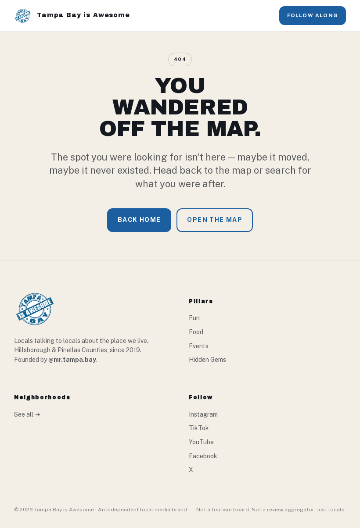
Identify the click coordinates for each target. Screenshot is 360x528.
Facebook (203, 456)
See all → (27, 414)
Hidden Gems (207, 359)
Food (196, 331)
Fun (194, 317)
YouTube (201, 442)
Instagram (203, 414)
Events (199, 346)
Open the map (214, 219)
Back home (139, 219)
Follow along (312, 15)
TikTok (199, 428)
